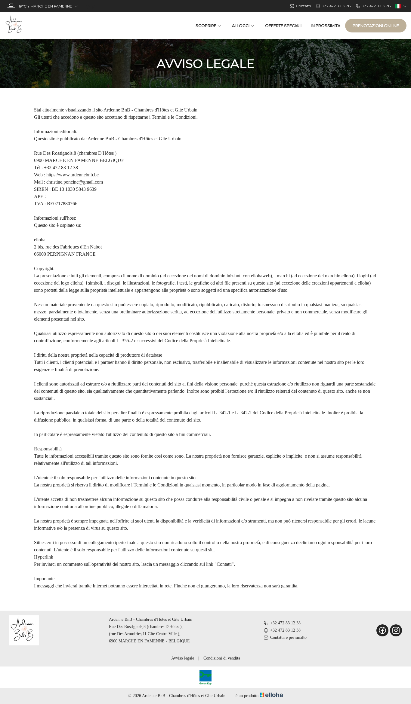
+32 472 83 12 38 (285, 623)
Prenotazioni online (376, 25)
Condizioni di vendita (221, 658)
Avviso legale (182, 658)
